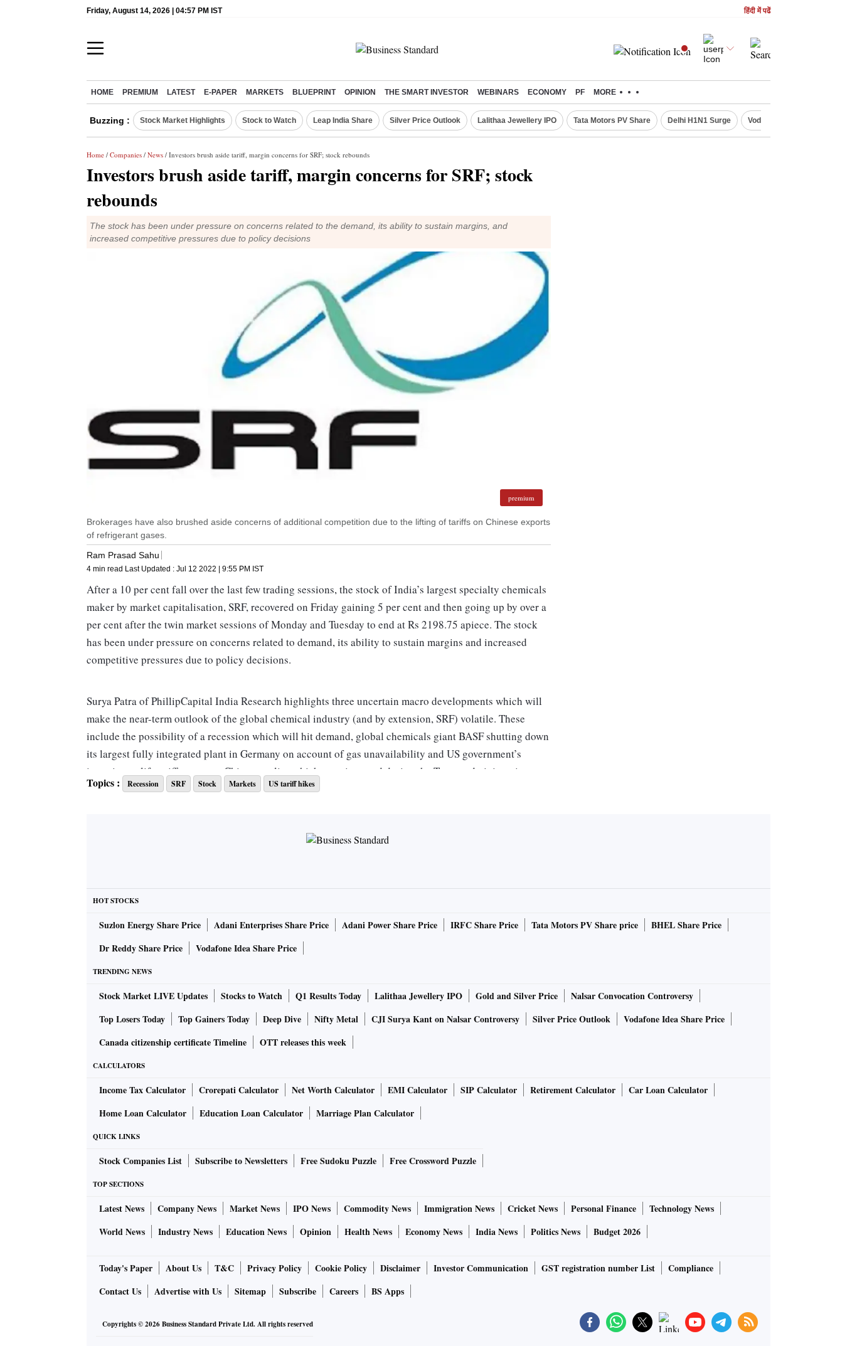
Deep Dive (282, 1018)
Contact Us (120, 1291)
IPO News (312, 1208)
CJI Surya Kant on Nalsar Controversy (445, 1018)
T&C (224, 1267)
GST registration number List (598, 1267)
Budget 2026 (617, 1231)
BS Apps (387, 1291)
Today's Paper (125, 1267)
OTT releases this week (303, 1042)
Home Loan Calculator (142, 1113)
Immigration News (459, 1208)
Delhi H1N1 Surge (699, 120)
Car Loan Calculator (668, 1089)
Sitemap (250, 1291)
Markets (265, 92)
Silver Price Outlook (425, 120)
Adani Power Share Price (389, 924)
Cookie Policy (341, 1267)
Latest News (121, 1208)
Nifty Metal (336, 1018)
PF (580, 92)
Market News (255, 1208)
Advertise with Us (187, 1291)
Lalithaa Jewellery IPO (516, 120)
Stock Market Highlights (182, 120)
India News (497, 1231)
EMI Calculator (417, 1089)
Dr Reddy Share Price (141, 948)
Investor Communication (481, 1267)
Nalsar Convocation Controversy (632, 995)
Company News (186, 1208)
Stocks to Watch (251, 995)
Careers (343, 1291)
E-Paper (220, 92)
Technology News (681, 1208)
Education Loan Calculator (251, 1113)
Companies (126, 154)
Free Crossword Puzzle (433, 1160)
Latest (181, 92)
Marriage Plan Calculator (365, 1113)
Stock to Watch (269, 120)
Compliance (690, 1267)
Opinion (360, 92)
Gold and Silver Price (517, 995)
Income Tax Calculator (142, 1089)
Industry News (185, 1231)
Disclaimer (400, 1267)
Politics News (555, 1231)
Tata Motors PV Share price (584, 924)
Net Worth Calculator (333, 1089)
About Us (183, 1267)
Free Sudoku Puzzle (338, 1160)
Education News (256, 1231)
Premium (140, 92)
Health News (368, 1231)
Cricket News (533, 1208)
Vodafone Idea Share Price (246, 948)
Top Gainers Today (214, 1018)
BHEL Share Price (686, 924)
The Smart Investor (427, 92)
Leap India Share (343, 120)
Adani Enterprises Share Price (271, 924)
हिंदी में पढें (757, 11)
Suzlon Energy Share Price (150, 924)
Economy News (433, 1231)
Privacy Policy (274, 1267)
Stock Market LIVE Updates (153, 995)
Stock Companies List (140, 1160)
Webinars (498, 92)
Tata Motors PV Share (612, 120)
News (155, 154)
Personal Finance (603, 1208)
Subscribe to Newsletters (241, 1160)
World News (122, 1231)
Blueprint (314, 92)
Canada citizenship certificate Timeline (173, 1042)
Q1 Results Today (328, 995)
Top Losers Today (132, 1018)
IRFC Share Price (484, 924)
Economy (547, 92)
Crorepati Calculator (239, 1089)
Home (102, 92)
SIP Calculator (488, 1089)
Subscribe (297, 1291)
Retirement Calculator (572, 1089)
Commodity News (377, 1208)
